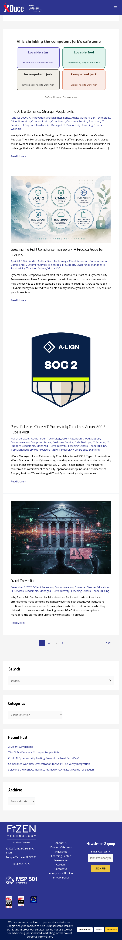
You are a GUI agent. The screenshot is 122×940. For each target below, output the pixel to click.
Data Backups (83, 442)
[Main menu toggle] (115, 7)
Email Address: (100, 851)
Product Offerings (61, 847)
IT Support (28, 125)
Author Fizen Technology (95, 117)
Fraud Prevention (23, 580)
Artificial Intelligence (58, 117)
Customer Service (76, 121)
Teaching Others (92, 125)
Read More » (18, 156)
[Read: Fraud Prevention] (61, 537)
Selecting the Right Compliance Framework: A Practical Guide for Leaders (51, 769)
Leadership (42, 125)
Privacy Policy (61, 877)
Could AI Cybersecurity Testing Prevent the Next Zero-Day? (43, 758)
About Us (61, 843)
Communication (40, 121)
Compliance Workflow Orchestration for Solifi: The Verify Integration (49, 764)
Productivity (73, 125)
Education (94, 121)
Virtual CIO (53, 268)
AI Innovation (37, 117)
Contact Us (61, 869)
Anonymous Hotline (61, 873)
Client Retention (20, 121)
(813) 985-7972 (21, 864)
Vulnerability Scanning (86, 449)
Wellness (16, 128)
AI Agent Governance (20, 746)
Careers (61, 864)
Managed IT (58, 125)
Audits (75, 117)
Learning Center (61, 856)
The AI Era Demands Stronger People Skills (34, 752)
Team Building (97, 446)
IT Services (54, 265)
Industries (61, 851)
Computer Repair (41, 442)
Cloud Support (91, 438)
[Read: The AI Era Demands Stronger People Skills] (61, 70)
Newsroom (61, 860)
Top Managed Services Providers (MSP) (34, 449)
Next (110, 642)
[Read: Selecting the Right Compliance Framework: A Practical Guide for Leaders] (61, 209)
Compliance (58, 121)
